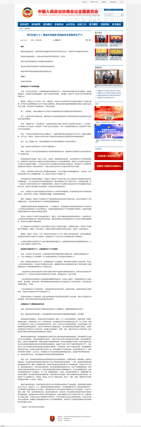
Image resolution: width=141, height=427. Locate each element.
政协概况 (47, 24)
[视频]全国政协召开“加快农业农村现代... (110, 95)
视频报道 (98, 67)
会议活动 (70, 24)
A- (86, 40)
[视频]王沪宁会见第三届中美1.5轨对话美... (110, 90)
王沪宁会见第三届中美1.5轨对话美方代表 (101, 44)
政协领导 (24, 24)
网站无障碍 (113, 2)
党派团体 (105, 24)
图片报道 (98, 33)
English (121, 2)
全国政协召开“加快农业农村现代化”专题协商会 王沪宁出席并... (116, 58)
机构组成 (59, 24)
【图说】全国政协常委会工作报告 (105, 122)
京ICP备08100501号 (86, 416)
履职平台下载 (94, 2)
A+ (89, 40)
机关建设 (116, 24)
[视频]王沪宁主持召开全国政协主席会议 (109, 93)
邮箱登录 (104, 2)
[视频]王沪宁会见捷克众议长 (106, 97)
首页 (21, 28)
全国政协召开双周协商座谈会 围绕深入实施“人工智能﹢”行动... (101, 58)
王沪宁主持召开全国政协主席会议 (116, 44)
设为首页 (84, 2)
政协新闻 (36, 24)
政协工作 (82, 24)
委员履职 (93, 24)
